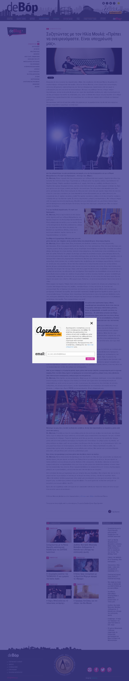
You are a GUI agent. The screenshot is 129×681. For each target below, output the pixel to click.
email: (39, 354)
